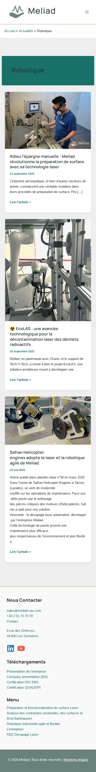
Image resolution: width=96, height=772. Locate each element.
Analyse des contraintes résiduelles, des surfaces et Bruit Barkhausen (45, 715)
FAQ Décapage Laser (22, 734)
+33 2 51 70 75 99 (20, 616)
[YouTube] (21, 648)
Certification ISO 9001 (23, 682)
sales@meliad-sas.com (24, 610)
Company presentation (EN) (27, 677)
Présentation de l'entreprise (26, 671)
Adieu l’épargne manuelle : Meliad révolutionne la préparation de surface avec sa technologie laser (47, 161)
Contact (12, 621)
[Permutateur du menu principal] (87, 12)
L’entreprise (15, 729)
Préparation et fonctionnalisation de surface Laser (42, 708)
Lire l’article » (20, 202)
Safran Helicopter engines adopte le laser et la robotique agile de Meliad (47, 457)
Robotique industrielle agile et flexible (33, 724)
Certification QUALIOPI (24, 687)
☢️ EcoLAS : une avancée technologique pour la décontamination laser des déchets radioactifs (44, 336)
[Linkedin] (11, 648)
